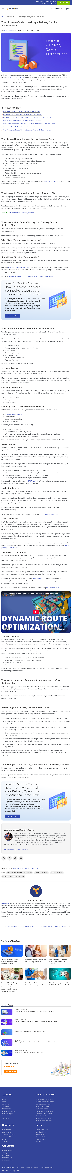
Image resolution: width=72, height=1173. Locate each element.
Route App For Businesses (44, 1113)
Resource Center (41, 1137)
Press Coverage (41, 1139)
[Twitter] (18, 1170)
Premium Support (7, 1113)
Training (4, 1153)
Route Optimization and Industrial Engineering (28, 1052)
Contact (57, 9)
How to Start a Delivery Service (22, 213)
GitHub (4, 1139)
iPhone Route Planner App (44, 1118)
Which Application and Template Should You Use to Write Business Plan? (29, 124)
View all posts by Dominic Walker (16, 850)
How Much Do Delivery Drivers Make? (53, 926)
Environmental (6, 1109)
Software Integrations (8, 1134)
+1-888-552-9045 (47, 3)
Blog (2, 17)
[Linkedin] (3, 1170)
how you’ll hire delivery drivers (19, 267)
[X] (15, 858)
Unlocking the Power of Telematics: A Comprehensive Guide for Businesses (38, 1042)
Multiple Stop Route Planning (45, 1102)
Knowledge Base (7, 1150)
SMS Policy (36, 1167)
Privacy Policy (29, 1167)
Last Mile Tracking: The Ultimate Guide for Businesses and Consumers (36, 1021)
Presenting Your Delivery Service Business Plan (20, 127)
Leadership (5, 1104)
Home (4, 1099)
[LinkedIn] (9, 858)
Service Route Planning (43, 1106)
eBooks (38, 1141)
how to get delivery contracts (49, 514)
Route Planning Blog (42, 1129)
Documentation (7, 1132)
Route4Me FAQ (7, 1158)
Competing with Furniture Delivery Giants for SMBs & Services (58, 962)
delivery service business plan (13, 876)
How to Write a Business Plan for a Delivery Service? (22, 121)
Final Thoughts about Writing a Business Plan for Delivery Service (27, 130)
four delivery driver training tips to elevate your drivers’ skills (31, 276)
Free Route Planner (8, 1160)
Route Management (42, 1109)
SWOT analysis (33, 481)
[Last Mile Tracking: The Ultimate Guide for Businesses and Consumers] (6, 1022)
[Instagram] (10, 1170)
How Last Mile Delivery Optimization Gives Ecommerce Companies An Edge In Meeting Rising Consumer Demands (10, 987)
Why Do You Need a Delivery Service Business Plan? (21, 111)
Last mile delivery (41, 873)
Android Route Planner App (44, 1121)
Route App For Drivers (43, 1116)
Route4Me (5, 903)
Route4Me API (6, 1129)
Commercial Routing (21, 1009)
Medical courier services (13, 414)
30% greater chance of (52, 181)
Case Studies (6, 1155)
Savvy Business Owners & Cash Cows (26, 868)
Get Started (5, 1118)
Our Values (5, 1106)
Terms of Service (20, 1167)
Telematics (18, 1040)
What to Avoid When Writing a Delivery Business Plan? (22, 114)
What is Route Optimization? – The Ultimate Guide (30, 1032)
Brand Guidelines (41, 1132)
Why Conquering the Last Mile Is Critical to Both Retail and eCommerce (59, 985)
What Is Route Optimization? (44, 1099)
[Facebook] (3, 858)
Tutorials (5, 1141)
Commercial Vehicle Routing (44, 1111)
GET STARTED (12, 316)
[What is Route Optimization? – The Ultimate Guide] (6, 1032)
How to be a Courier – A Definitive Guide (19, 926)
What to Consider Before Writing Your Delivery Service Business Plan (28, 117)
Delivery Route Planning (43, 1104)
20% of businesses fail (16, 77)
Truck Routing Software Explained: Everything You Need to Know (34, 1011)
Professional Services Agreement (47, 1167)
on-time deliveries (52, 588)
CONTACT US (63, 3)
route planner (37, 578)
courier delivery (57, 873)
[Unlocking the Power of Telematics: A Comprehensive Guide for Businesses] (6, 1042)
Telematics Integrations (9, 1137)
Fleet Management (20, 1020)
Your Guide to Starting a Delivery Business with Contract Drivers (9, 962)
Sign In (67, 9)
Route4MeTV (40, 1134)
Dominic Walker (8, 30)
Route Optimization (21, 1030)
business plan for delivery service (19, 873)
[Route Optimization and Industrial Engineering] (6, 1052)
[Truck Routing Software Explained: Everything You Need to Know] (6, 1012)
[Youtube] (7, 1170)
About (4, 1102)
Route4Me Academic (8, 1111)
